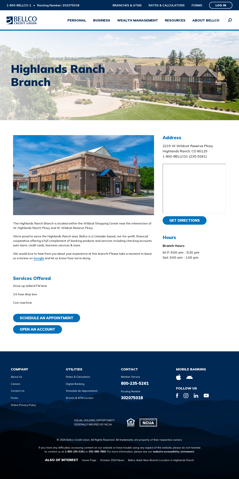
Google (39, 258)
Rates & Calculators (167, 5)
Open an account (37, 329)
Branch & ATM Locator (80, 398)
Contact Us (17, 390)
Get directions (184, 220)
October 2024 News (112, 460)
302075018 (132, 397)
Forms (197, 5)
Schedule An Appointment (46, 318)
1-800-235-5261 (75, 451)
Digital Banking (75, 384)
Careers (15, 384)
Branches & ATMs (127, 5)
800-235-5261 (135, 383)
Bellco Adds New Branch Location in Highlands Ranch (161, 460)
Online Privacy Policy (23, 405)
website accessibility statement (173, 451)
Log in (220, 5)
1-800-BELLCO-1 (19, 5)
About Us (16, 376)
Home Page (89, 460)
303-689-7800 (97, 451)
